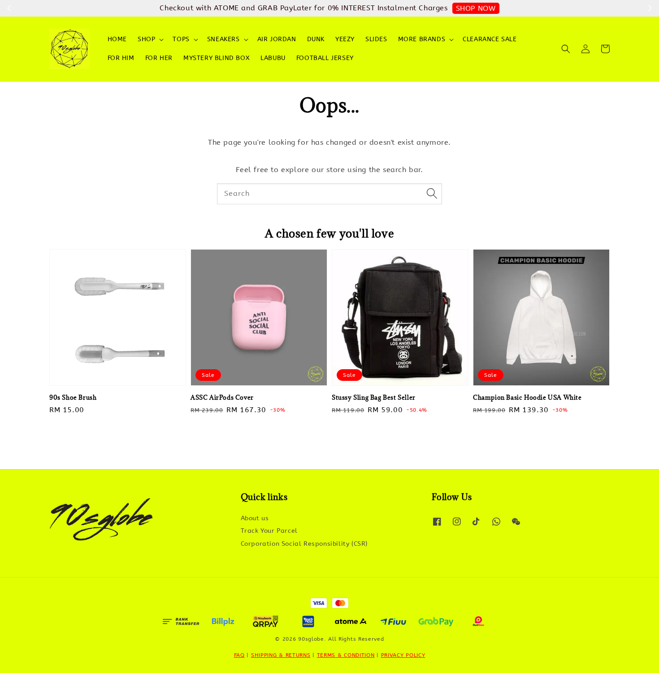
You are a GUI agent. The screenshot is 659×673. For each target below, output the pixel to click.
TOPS (181, 39)
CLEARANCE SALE (489, 39)
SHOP (146, 39)
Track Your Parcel (269, 531)
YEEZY (345, 39)
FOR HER (159, 58)
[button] (566, 49)
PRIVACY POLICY (403, 655)
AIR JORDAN (276, 39)
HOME (117, 39)
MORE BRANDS (422, 39)
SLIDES (376, 39)
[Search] (432, 193)
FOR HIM (121, 58)
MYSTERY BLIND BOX (216, 58)
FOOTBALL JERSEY (325, 58)
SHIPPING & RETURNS (281, 655)
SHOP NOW (476, 8)
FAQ (239, 655)
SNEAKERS (223, 39)
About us (255, 518)
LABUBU (273, 58)
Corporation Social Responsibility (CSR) (304, 544)
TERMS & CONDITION (346, 655)
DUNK (316, 39)
